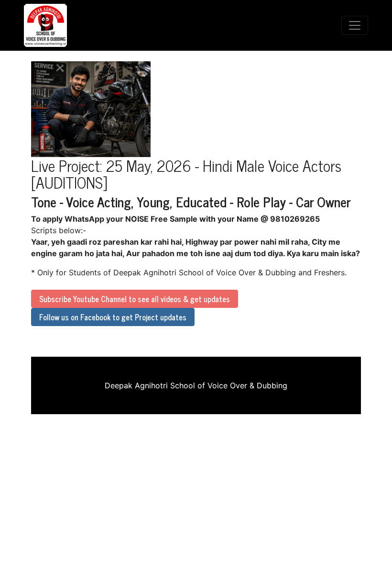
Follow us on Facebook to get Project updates (112, 317)
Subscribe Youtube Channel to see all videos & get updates (134, 299)
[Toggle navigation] (354, 25)
